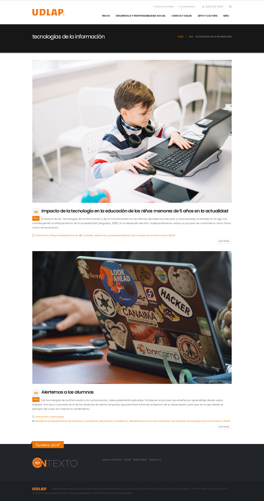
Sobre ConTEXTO (112, 459)
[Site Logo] (48, 12)
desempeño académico (113, 421)
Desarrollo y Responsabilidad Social (141, 15)
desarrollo (100, 235)
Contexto (88, 235)
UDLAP (171, 235)
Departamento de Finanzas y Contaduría (74, 421)
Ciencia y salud (182, 15)
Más (226, 15)
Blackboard (42, 421)
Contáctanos (187, 6)
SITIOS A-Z (155, 459)
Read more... (224, 241)
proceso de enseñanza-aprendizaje (164, 421)
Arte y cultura (207, 15)
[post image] (132, 131)
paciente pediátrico (119, 235)
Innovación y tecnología (50, 416)
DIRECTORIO (140, 459)
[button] (230, 6)
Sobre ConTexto (164, 6)
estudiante (135, 421)
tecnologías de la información (149, 235)
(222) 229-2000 (214, 6)
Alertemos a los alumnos (67, 392)
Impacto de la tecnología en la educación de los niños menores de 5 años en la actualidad (134, 211)
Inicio (106, 15)
